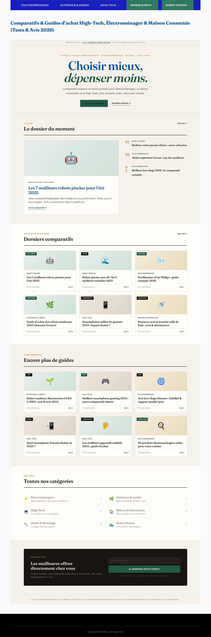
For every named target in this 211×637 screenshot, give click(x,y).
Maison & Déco (140, 5)
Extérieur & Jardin (74, 5)
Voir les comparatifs (94, 103)
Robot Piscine (176, 5)
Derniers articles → (121, 103)
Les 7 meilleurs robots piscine (96, 42)
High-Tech (108, 5)
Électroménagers (35, 5)
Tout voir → (182, 123)
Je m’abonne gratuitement (144, 569)
